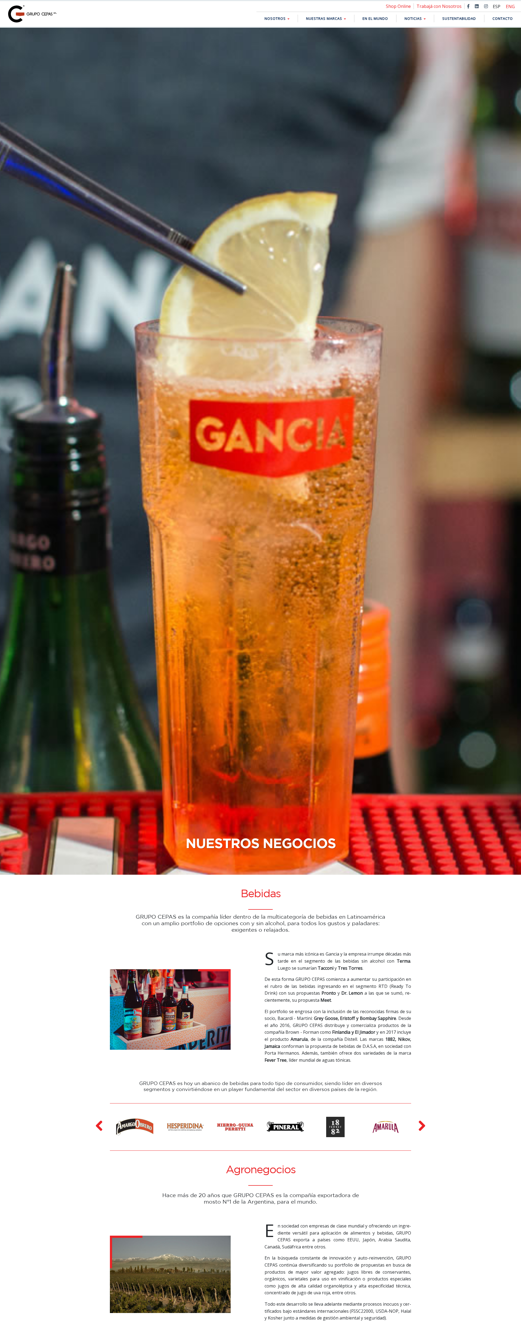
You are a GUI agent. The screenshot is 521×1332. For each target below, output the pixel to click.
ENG (510, 6)
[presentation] (99, 1125)
